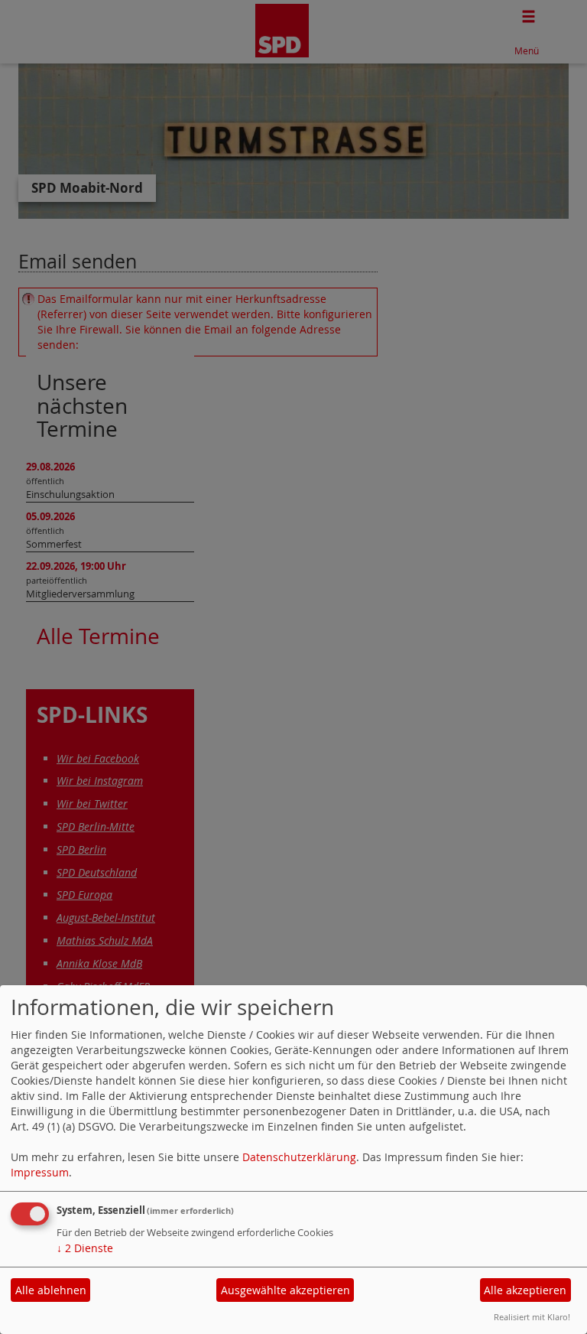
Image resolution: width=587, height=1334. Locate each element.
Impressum (40, 1172)
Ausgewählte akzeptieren (285, 1290)
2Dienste (85, 1248)
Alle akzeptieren (525, 1290)
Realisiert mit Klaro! (532, 1317)
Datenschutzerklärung (299, 1157)
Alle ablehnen (50, 1290)
